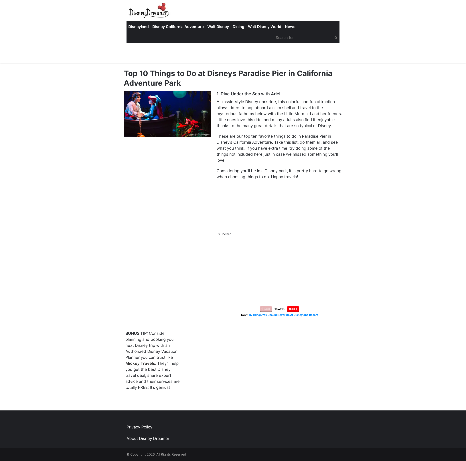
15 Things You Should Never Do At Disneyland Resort (283, 315)
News (290, 26)
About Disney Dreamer (148, 438)
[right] (293, 309)
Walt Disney (218, 26)
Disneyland (138, 26)
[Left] (266, 309)
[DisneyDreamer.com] (149, 11)
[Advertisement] (279, 264)
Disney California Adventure (178, 26)
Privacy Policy (139, 427)
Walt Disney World (264, 26)
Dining (238, 26)
